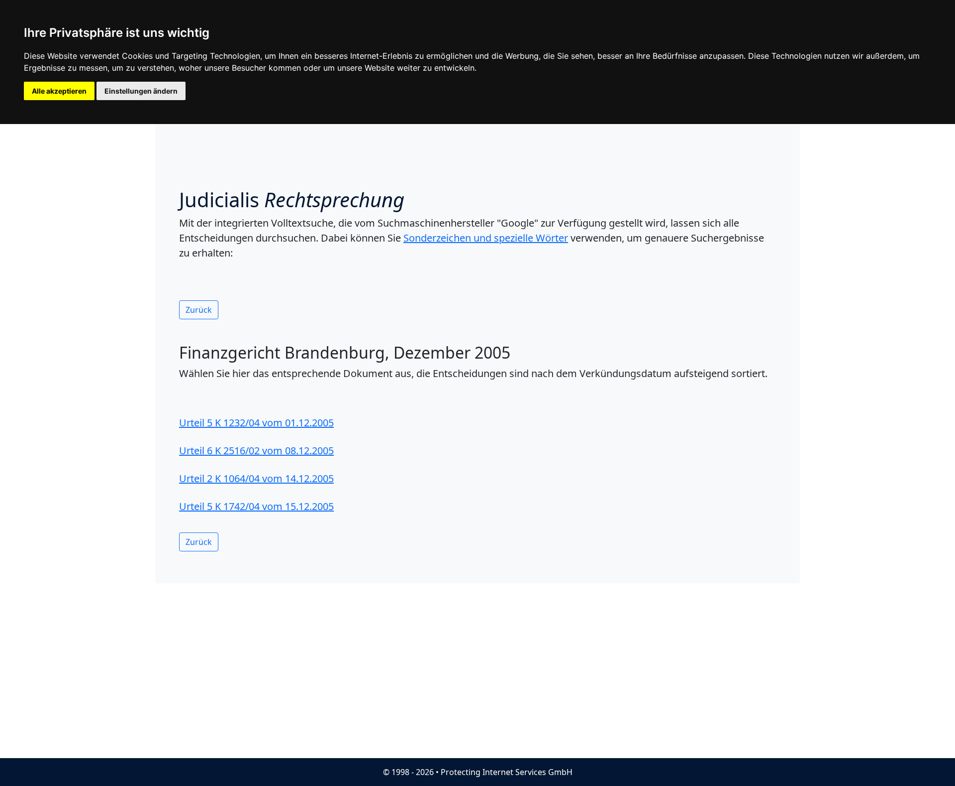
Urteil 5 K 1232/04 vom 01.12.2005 (256, 422)
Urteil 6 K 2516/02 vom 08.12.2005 (256, 450)
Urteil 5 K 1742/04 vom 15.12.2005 (256, 506)
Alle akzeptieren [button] (59, 91)
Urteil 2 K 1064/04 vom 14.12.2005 (256, 478)
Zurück (199, 309)
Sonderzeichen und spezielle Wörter (485, 238)
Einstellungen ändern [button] (141, 91)
